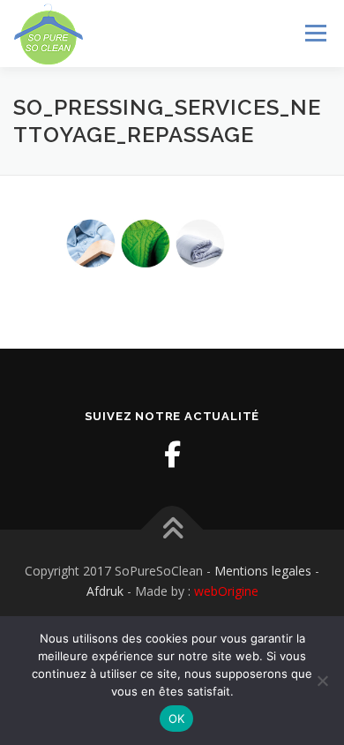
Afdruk (104, 591)
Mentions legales (262, 570)
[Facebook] (172, 454)
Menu (314, 33)
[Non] (322, 680)
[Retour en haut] (172, 529)
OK (176, 718)
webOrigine (226, 591)
